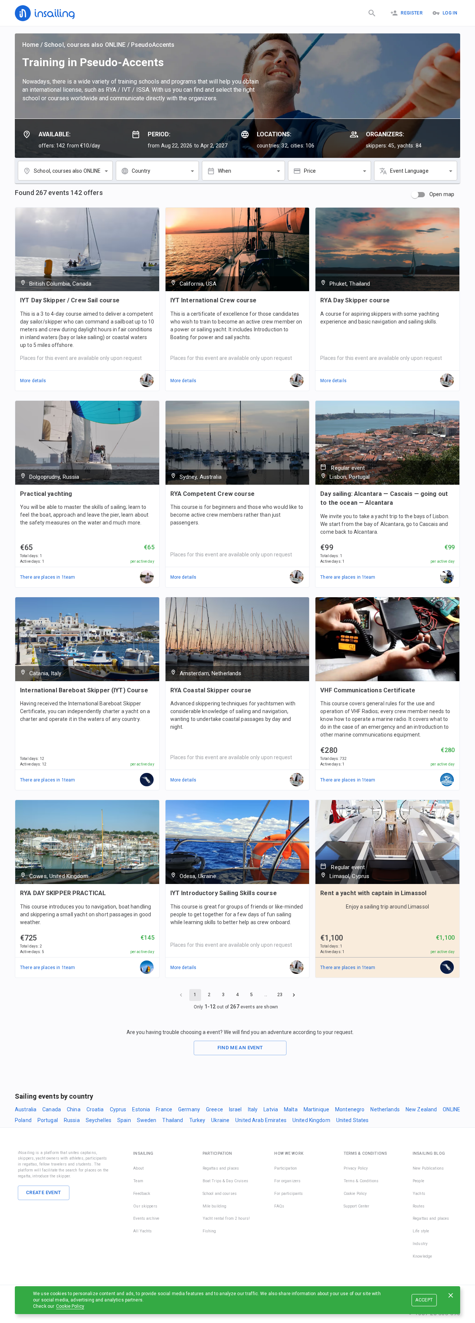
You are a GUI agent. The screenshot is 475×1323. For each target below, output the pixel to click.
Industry (420, 1243)
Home (30, 44)
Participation (285, 1168)
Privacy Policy (356, 1168)
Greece (214, 1109)
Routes (419, 1206)
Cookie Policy (70, 1306)
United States (352, 1120)
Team (138, 1181)
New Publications (428, 1168)
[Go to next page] (294, 995)
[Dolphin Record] (447, 577)
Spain (124, 1120)
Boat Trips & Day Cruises (225, 1181)
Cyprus (118, 1109)
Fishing (209, 1231)
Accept (424, 1300)
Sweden (147, 1120)
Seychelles (98, 1120)
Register (412, 13)
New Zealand (421, 1109)
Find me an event (240, 1047)
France (164, 1109)
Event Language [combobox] (409, 171)
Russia (72, 1120)
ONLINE (451, 1109)
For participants (288, 1193)
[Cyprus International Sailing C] (447, 780)
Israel (235, 1109)
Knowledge (422, 1256)
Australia (25, 1109)
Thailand (172, 1120)
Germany (189, 1109)
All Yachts (142, 1231)
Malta (291, 1109)
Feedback (141, 1193)
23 (279, 994)
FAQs (279, 1206)
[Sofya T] (147, 780)
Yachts (419, 1193)
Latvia (270, 1109)
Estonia (141, 1109)
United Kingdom (311, 1120)
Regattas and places (221, 1168)
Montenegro (349, 1109)
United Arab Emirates (260, 1120)
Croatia (95, 1109)
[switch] (415, 195)
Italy (253, 1109)
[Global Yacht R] (147, 967)
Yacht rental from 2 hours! (226, 1218)
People (418, 1181)
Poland (23, 1120)
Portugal (47, 1120)
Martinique (316, 1109)
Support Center (357, 1206)
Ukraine (220, 1120)
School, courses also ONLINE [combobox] (67, 171)
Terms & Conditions (361, 1181)
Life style (421, 1231)
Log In (450, 13)
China (74, 1109)
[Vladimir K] (147, 577)
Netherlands (384, 1109)
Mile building (215, 1206)
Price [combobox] (310, 171)
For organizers (287, 1181)
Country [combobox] (141, 171)
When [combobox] (225, 171)
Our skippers (145, 1206)
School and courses (220, 1193)
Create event (43, 1192)
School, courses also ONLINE (85, 44)
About (138, 1168)
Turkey (197, 1120)
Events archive (146, 1218)
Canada (51, 1109)
